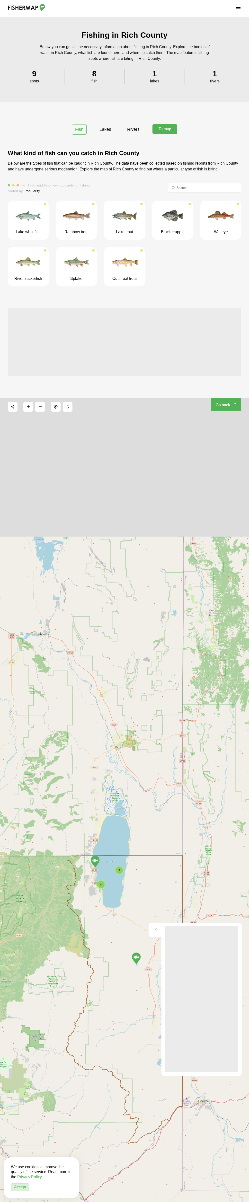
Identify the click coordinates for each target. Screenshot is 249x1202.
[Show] (136, 958)
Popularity (32, 191)
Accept (20, 1187)
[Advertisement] (124, 342)
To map (165, 129)
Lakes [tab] (105, 129)
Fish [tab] (79, 129)
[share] (12, 407)
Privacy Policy (29, 1177)
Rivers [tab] (133, 129)
